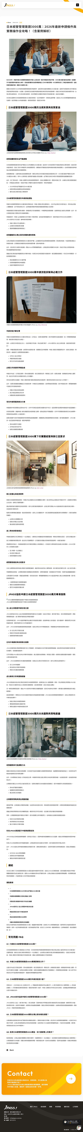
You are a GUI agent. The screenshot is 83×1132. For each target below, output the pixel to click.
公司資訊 (75, 1107)
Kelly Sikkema (42, 325)
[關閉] (79, 1121)
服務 (50, 1107)
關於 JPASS (33, 1107)
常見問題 (58, 1107)
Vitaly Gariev (51, 153)
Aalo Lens (40, 488)
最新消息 (66, 1107)
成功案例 (43, 1107)
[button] (10, 1050)
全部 (20, 22)
